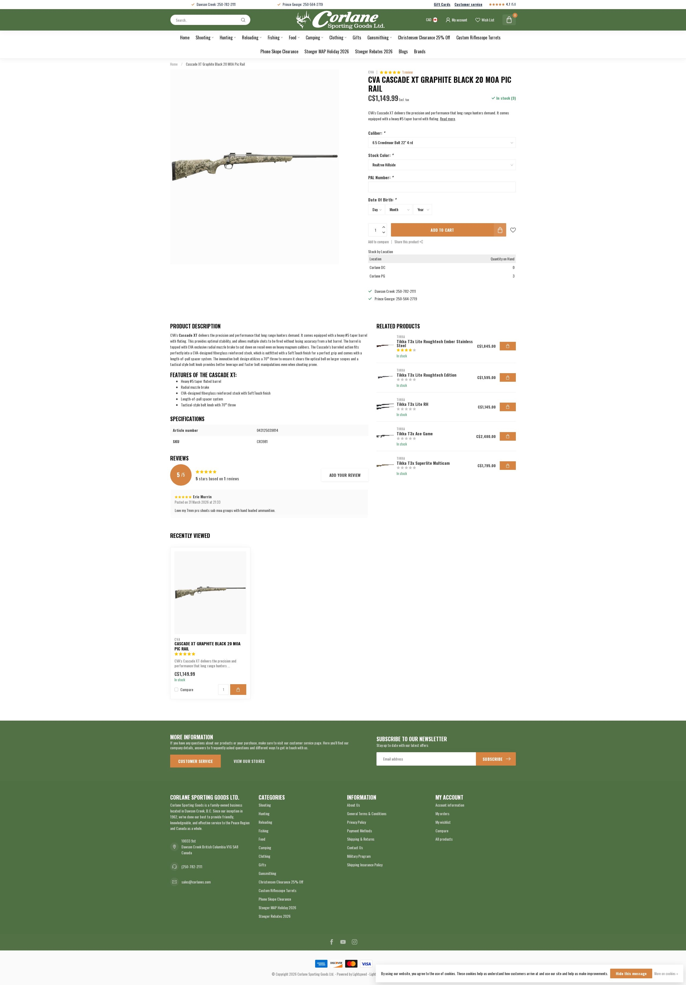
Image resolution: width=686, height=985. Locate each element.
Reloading (250, 37)
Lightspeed (360, 974)
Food (292, 37)
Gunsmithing (378, 37)
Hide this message (631, 973)
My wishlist (443, 822)
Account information (449, 805)
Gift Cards (442, 4)
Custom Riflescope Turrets (478, 37)
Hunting (226, 37)
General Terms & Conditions (366, 813)
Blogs (403, 51)
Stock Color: (380, 155)
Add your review (344, 475)
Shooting (203, 37)
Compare (186, 689)
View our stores (249, 761)
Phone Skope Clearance (279, 51)
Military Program (359, 856)
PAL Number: (380, 177)
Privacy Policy (356, 822)
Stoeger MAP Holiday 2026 (326, 51)
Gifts (357, 37)
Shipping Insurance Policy (364, 864)
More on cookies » (666, 973)
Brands (420, 51)
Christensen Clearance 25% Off (424, 37)
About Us (353, 805)
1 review (407, 72)
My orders (442, 813)
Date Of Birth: (382, 200)
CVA (371, 72)
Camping (313, 37)
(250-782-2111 (191, 866)
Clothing (336, 37)
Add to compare (378, 241)
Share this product (407, 241)
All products (444, 839)
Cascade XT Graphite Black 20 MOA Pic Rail (215, 64)
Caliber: (376, 133)
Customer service (468, 4)
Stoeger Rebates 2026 (374, 51)
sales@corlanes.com (196, 882)
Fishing (273, 37)
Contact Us (355, 847)
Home (184, 37)
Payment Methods (359, 830)
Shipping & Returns (360, 839)
